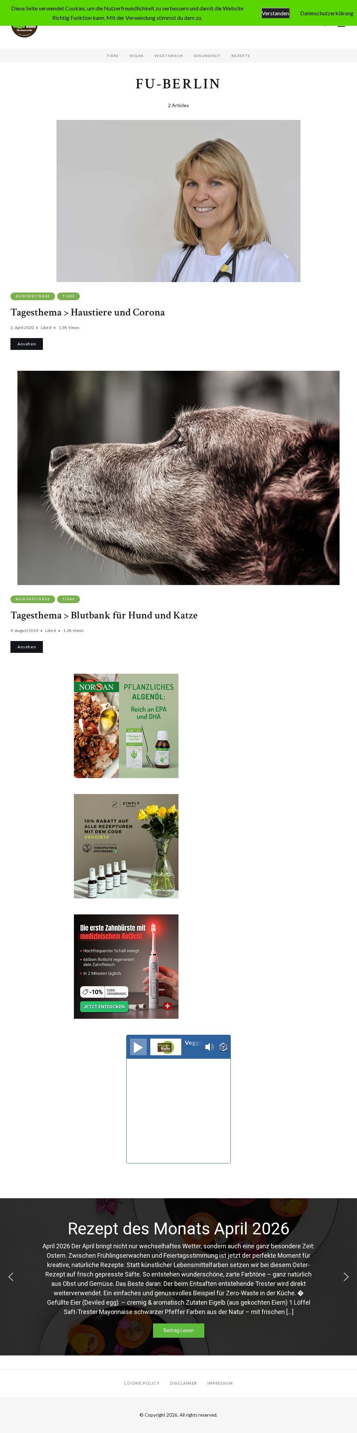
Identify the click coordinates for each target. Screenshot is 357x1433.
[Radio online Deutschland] (223, 1047)
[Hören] (138, 1047)
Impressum (220, 1383)
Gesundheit (207, 56)
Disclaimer (183, 1383)
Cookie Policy (141, 1383)
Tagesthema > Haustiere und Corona (87, 312)
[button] (10, 1276)
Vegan (136, 56)
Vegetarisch (168, 56)
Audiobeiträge (33, 296)
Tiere (113, 56)
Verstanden (275, 13)
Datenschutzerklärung (327, 13)
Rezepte (240, 56)
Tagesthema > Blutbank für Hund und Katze (104, 615)
